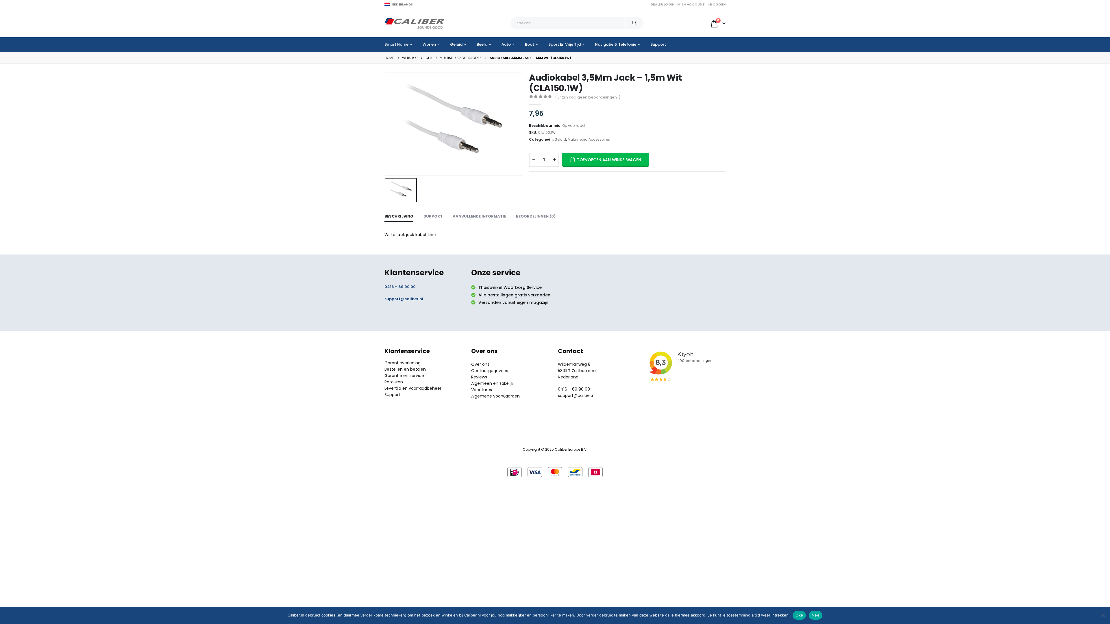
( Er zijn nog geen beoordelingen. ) (587, 97)
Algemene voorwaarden (495, 396)
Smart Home (396, 44)
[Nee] (1103, 615)
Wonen (429, 44)
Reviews (479, 377)
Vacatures (481, 390)
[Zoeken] (634, 23)
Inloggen (717, 4)
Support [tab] (433, 216)
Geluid (456, 44)
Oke (799, 615)
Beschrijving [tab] (398, 216)
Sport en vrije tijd (564, 44)
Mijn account (690, 4)
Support (658, 44)
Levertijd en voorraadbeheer (412, 388)
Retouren (393, 382)
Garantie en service (404, 375)
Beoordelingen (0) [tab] (536, 216)
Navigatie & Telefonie (615, 44)
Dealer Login (662, 4)
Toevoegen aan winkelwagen (609, 160)
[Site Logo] (414, 23)
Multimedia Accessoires (589, 139)
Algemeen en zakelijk (492, 383)
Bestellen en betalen (405, 369)
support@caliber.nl (403, 299)
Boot (529, 44)
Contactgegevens (489, 371)
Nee (815, 615)
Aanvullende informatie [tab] (479, 216)
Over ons (480, 364)
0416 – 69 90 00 (400, 286)
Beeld (482, 44)
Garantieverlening (402, 363)
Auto (506, 44)
